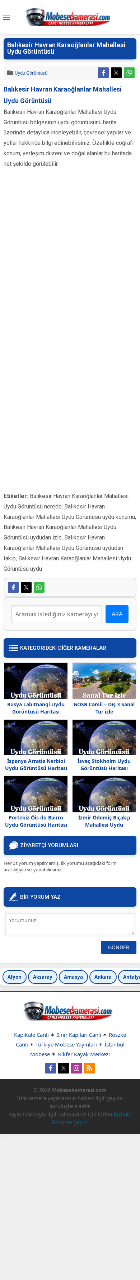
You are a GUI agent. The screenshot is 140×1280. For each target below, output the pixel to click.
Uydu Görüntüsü (31, 73)
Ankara (103, 977)
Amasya (73, 977)
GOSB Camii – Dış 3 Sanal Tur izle (104, 708)
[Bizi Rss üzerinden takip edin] (89, 1068)
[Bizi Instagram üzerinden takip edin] (76, 1068)
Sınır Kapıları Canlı (78, 1034)
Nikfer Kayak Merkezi (83, 1054)
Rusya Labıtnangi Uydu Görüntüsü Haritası (36, 708)
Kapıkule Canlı (31, 1034)
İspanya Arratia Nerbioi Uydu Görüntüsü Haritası (36, 764)
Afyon (15, 977)
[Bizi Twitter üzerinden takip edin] (63, 1068)
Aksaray (42, 977)
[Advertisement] (70, 255)
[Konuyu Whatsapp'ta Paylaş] (129, 72)
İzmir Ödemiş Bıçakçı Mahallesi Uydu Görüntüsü (104, 824)
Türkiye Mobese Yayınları (66, 1044)
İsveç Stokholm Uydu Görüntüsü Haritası (104, 764)
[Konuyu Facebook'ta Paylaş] (103, 72)
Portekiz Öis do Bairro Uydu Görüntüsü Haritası (36, 821)
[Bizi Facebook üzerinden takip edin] (50, 1068)
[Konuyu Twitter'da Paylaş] (116, 72)
